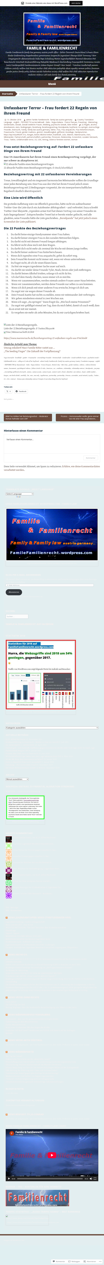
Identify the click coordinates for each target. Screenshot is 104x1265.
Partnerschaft (20, 137)
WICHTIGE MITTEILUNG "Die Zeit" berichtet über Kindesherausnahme (36, 927)
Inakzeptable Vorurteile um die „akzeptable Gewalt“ (28, 1059)
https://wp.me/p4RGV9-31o (15, 134)
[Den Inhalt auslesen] (6, 917)
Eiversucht (16, 129)
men (88, 134)
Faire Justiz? (11, 1002)
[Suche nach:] (17, 616)
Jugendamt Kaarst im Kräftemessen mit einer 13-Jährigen (30, 945)
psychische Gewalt (58, 124)
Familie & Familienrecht (52, 48)
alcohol (94, 124)
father (53, 129)
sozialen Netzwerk (89, 137)
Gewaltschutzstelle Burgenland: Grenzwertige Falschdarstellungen (35, 1082)
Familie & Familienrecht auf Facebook (30, 624)
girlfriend (60, 132)
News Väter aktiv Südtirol (25, 1040)
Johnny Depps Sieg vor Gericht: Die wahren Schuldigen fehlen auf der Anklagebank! (42, 1067)
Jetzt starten (76, 3)
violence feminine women (59, 139)
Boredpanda (63, 127)
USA (39, 139)
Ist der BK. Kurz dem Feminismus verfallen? (24, 759)
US (35, 139)
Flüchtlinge (11, 930)
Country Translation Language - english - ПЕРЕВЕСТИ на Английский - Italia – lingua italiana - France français (49, 120)
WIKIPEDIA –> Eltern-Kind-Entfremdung (23, 791)
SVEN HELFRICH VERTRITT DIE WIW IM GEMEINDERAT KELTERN (34, 973)
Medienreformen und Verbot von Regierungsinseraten (30, 1076)
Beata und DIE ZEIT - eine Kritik (19, 925)
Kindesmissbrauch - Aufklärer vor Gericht (24, 942)
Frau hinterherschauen (85, 129)
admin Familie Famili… (22, 837)
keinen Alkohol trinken (43, 134)
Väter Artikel (72, 124)
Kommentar (90, 458)
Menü (52, 84)
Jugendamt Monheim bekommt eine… (38, 844)
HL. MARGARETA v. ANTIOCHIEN (20, 745)
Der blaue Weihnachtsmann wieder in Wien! (25, 768)
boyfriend (73, 127)
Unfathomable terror (24, 139)
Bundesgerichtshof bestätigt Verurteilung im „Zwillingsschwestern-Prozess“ (39, 967)
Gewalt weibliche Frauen (32, 124)
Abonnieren (14, 592)
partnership (46, 137)
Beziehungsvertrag (49, 127)
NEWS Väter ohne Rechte (23, 997)
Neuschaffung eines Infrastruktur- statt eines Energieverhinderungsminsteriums (41, 1062)
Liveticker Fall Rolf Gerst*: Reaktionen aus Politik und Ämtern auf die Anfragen (40, 1030)
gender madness (29, 132)
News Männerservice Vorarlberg (29, 1014)
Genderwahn (9, 124)
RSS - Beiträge (12, 907)
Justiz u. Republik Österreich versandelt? (23, 762)
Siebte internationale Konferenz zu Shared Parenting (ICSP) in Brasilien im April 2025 (43, 965)
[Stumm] (91, 1178)
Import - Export (12, 933)
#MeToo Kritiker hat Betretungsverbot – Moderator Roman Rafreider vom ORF (27, 417)
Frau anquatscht (68, 129)
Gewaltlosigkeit (50, 132)
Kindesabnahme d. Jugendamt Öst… (47, 887)
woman (74, 139)
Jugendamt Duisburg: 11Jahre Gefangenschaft (25, 922)
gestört (40, 132)
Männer (70, 134)
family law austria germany (39, 129)
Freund (18, 132)
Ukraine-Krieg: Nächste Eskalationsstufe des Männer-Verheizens (33, 1065)
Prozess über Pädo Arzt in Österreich (22, 753)
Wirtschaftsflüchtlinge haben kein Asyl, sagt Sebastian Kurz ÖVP (34, 756)
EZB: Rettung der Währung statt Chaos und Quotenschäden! (31, 1070)
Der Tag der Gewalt (14, 1056)
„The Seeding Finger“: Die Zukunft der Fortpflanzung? (32, 351)
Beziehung (36, 127)
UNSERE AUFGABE (14, 962)
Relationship (66, 137)
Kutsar (16, 881)
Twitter (12, 139)
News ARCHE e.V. (18, 954)
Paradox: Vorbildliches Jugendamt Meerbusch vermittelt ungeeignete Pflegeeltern (42, 947)
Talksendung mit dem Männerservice (22, 1022)
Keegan (30, 134)
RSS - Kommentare (14, 910)
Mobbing (46, 124)
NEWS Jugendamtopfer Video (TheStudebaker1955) (39, 917)
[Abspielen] (9, 1178)
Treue (6, 139)
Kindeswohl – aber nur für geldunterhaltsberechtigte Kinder (32, 1019)
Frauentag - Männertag (87, 122)
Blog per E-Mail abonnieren (23, 574)
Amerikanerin (9, 127)
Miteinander (9, 137)
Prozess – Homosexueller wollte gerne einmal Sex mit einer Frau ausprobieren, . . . (79, 417)
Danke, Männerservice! (15, 1025)
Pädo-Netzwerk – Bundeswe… (40, 893)
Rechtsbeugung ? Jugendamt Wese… (44, 869)
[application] (52, 1155)
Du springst (83, 127)
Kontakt (9, 1033)
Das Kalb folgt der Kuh (15, 1005)
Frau (58, 129)
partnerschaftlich (33, 137)
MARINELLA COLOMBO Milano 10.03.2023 (24, 936)
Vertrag (45, 139)
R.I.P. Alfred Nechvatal (15, 739)
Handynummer (81, 132)
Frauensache (9, 132)
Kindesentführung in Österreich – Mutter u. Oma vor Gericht (32, 742)
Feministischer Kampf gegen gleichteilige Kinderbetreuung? (32, 1073)
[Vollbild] (95, 1178)
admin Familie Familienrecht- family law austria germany (49, 119)
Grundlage (69, 132)
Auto (18, 127)
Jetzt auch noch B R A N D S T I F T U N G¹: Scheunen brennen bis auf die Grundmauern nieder (46, 959)
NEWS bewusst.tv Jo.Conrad (26, 1114)
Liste (64, 134)
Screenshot (76, 137)
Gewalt (18, 124)
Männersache (79, 134)
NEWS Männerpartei (21, 1051)
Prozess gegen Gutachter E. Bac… (42, 850)
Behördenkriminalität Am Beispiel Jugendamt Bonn (28, 939)
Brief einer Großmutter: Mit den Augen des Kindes (28, 1027)
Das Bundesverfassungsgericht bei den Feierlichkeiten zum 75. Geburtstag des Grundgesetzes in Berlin (50, 984)
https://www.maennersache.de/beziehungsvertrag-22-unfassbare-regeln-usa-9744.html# (45, 338)
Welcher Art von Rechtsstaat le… (38, 862)
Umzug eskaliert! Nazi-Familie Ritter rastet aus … (29, 347)
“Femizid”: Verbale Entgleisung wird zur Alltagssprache (30, 1079)
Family (24, 129)
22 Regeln (86, 124)
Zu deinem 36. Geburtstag (17, 970)
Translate (25, 497)
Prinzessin (56, 137)
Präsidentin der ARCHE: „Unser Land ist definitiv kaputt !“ (31, 976)
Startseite (7, 93)
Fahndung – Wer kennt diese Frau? (21, 765)
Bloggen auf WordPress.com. (14, 1240)
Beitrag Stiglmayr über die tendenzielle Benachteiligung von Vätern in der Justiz (41, 1007)
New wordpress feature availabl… (36, 881)
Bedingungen (26, 127)
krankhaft (57, 134)
